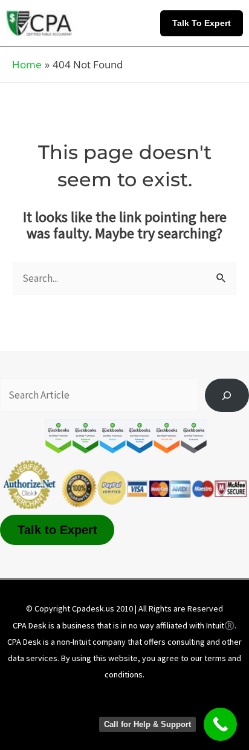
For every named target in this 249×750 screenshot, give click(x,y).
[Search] (227, 395)
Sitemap (133, 714)
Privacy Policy (184, 697)
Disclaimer (116, 697)
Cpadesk (189, 714)
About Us (56, 697)
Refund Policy (69, 714)
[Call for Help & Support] (220, 724)
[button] (204, 23)
